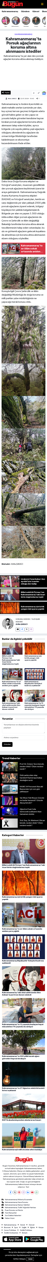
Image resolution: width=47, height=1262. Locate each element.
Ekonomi (7, 1227)
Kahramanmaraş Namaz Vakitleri (17, 1205)
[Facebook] (22, 629)
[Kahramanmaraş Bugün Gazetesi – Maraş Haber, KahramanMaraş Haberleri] (12, 4)
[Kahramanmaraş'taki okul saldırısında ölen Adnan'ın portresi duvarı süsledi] (12, 696)
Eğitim (32, 1227)
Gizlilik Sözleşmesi (11, 1233)
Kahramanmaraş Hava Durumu (16, 1202)
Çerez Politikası (10, 1230)
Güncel (35, 11)
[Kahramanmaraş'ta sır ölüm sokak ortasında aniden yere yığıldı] (12, 674)
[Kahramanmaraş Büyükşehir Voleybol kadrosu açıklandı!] (35, 674)
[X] (15, 1192)
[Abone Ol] (44, 93)
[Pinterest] (19, 1192)
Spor (16, 1227)
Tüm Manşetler (11, 1213)
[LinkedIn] (28, 1192)
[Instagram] (31, 629)
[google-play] (34, 1240)
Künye (41, 1227)
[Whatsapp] (37, 1192)
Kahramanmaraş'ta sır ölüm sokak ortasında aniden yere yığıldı (11, 684)
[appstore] (13, 1240)
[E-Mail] (18, 629)
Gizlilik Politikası (26, 1230)
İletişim (24, 1233)
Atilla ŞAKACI (12, 98)
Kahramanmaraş (10, 11)
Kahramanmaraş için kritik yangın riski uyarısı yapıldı (33, 658)
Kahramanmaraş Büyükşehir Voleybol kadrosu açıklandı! (33, 684)
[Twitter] (27, 629)
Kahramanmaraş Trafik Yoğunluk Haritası (20, 1207)
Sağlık (24, 1227)
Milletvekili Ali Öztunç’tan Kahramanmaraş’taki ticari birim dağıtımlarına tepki (11, 660)
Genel (22, 1225)
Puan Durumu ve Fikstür (14, 1210)
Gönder (7, 744)
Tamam (30, 1259)
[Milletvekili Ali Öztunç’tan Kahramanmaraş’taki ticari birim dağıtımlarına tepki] (12, 649)
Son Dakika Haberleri (13, 1215)
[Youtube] (32, 1192)
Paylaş (7, 92)
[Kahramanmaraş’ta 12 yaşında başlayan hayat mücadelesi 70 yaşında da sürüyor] (35, 696)
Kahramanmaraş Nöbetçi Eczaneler (18, 1199)
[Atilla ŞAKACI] (8, 624)
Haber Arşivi (9, 1218)
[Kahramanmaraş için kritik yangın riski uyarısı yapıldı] (35, 649)
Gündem (25, 11)
